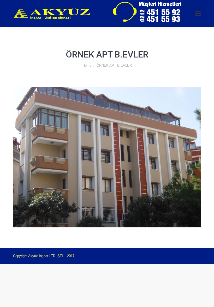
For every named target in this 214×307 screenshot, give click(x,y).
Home (86, 65)
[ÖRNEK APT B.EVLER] (107, 157)
